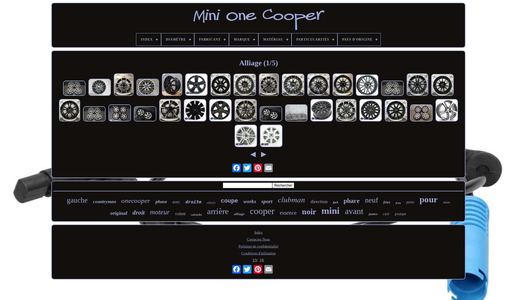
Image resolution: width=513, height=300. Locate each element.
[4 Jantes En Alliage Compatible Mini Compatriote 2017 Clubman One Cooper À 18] (269, 85)
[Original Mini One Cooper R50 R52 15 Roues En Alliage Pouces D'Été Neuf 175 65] (271, 114)
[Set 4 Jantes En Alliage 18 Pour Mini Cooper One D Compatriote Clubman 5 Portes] (172, 85)
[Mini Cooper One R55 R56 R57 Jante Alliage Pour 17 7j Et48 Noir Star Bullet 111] (196, 85)
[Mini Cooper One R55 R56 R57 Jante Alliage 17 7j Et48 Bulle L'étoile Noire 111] (220, 111)
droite (193, 201)
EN (255, 260)
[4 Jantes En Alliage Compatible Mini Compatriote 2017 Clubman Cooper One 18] (293, 85)
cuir (386, 214)
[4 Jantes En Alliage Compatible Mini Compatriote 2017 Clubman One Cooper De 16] (69, 111)
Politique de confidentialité (258, 246)
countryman (104, 201)
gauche (77, 200)
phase (161, 201)
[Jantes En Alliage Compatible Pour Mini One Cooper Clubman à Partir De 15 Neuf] (346, 111)
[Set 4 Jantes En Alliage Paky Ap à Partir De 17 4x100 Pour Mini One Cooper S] (446, 111)
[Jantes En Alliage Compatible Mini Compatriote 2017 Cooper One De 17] (417, 85)
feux (386, 202)
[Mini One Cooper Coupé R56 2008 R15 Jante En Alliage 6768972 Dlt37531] (296, 113)
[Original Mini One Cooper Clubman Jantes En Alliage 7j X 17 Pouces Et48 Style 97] (74, 89)
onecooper (135, 200)
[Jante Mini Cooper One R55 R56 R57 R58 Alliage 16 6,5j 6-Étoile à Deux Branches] (246, 136)
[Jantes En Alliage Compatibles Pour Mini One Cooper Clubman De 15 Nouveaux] (220, 85)
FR (262, 260)
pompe (400, 214)
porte (410, 202)
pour (428, 199)
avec (176, 202)
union (446, 202)
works (249, 201)
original (118, 213)
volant (180, 213)
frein (398, 203)
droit (139, 212)
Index (258, 232)
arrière (218, 211)
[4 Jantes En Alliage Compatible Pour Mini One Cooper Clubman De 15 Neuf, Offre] (124, 85)
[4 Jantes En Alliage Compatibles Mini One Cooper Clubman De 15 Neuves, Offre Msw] (343, 85)
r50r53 (211, 202)
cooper (262, 211)
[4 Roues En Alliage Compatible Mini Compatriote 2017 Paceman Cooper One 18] (170, 111)
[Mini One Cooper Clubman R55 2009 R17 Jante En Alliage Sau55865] (421, 113)
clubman (291, 199)
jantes (373, 214)
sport (267, 201)
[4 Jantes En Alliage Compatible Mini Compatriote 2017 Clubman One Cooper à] (396, 111)
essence (288, 213)
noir (309, 211)
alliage (239, 214)
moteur (160, 212)
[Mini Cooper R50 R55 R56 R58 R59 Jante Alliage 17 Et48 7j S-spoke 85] (271, 136)
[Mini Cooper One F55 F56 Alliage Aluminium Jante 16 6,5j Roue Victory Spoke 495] (370, 111)
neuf (371, 200)
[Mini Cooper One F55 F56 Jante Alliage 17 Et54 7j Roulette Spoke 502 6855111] (195, 111)
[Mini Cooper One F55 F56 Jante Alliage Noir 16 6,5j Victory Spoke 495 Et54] (321, 111)
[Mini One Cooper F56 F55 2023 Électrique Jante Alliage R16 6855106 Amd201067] (99, 88)
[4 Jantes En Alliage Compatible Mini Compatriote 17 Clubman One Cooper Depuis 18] (367, 85)
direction (319, 201)
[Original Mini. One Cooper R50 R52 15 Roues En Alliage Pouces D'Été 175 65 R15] (145, 114)
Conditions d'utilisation (258, 253)
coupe (229, 201)
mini (330, 211)
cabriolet (196, 214)
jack (335, 202)
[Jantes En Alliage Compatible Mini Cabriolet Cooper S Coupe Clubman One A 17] (244, 85)
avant (354, 211)
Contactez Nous (258, 239)
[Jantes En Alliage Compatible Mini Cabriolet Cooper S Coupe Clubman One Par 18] (442, 85)
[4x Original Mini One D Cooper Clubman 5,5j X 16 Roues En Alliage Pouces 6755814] (119, 113)
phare (352, 200)
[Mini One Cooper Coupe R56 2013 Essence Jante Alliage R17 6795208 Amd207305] (147, 88)
